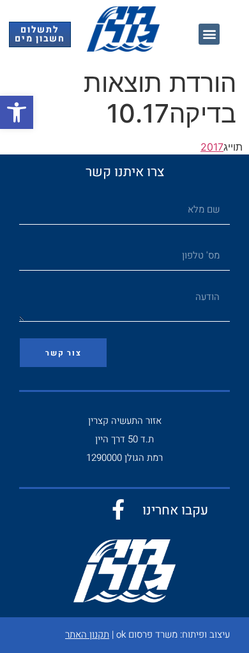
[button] (16, 112)
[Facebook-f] (118, 509)
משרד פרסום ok (146, 634)
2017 (211, 146)
